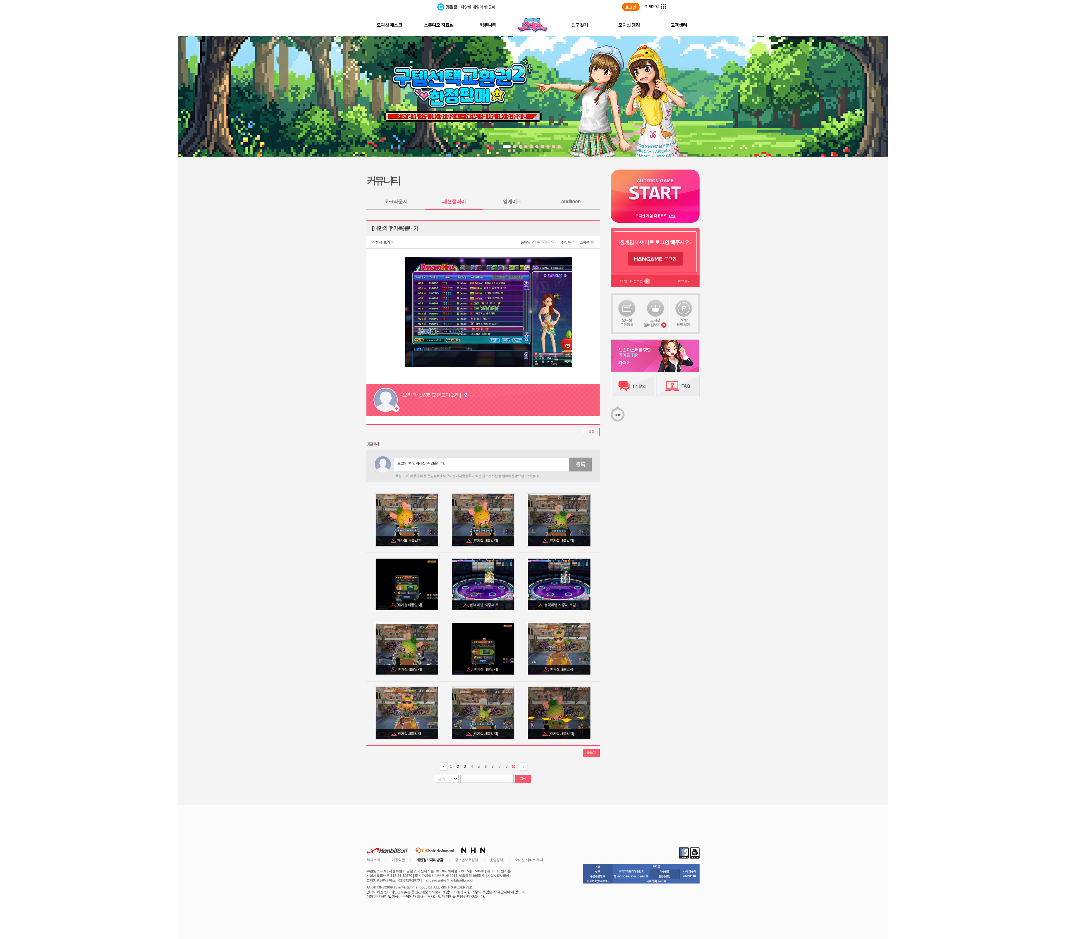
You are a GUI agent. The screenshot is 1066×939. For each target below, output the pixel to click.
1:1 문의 (632, 386)
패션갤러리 (454, 201)
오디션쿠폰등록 (626, 322)
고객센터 (678, 24)
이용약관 (398, 860)
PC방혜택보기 (683, 322)
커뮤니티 (488, 24)
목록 (591, 432)
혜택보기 (684, 281)
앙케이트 (512, 201)
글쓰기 (591, 752)
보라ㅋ (388, 242)
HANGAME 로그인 (655, 259)
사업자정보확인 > (499, 876)
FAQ (678, 386)
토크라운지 (396, 201)
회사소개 (373, 860)
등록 (580, 464)
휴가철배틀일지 (562, 669)
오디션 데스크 (389, 24)
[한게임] (414, 7)
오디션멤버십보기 (652, 322)
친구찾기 (579, 24)
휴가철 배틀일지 (409, 540)
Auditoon (570, 201)
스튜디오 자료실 (439, 24)
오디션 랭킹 (629, 24)
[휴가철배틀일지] (486, 540)
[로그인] (631, 7)
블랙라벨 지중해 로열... (561, 605)
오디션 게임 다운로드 (655, 216)
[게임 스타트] (655, 189)
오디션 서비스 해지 (529, 860)
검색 (523, 779)
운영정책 (496, 860)
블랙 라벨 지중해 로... (485, 605)
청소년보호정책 (466, 860)
